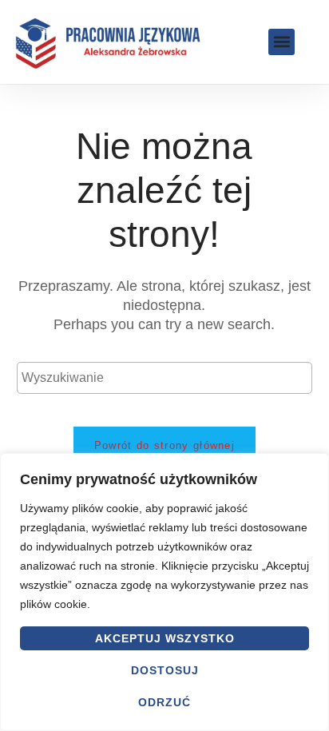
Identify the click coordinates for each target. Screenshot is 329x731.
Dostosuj (165, 670)
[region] (164, 592)
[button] (281, 42)
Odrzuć (164, 702)
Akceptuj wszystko (165, 638)
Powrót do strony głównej (164, 445)
